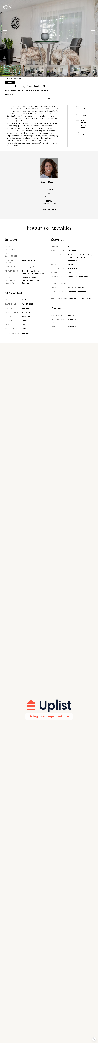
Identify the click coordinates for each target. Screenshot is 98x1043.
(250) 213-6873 (49, 196)
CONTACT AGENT (49, 210)
